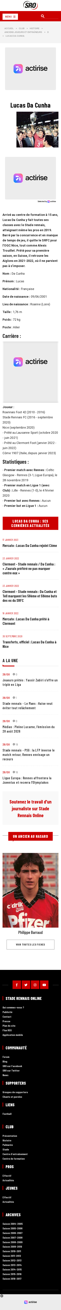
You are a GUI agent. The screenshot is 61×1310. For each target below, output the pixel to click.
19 (17, 744)
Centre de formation (14, 1159)
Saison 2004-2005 (13, 1224)
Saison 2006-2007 (13, 1233)
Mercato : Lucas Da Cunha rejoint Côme (30, 545)
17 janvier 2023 (10, 539)
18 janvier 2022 (11, 613)
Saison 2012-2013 (12, 1260)
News (5, 1075)
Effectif (7, 1176)
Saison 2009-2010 (12, 1247)
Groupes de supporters (15, 1092)
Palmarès (8, 1145)
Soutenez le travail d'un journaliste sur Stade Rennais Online (30, 808)
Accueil (9, 28)
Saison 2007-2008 (13, 1238)
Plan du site (9, 1026)
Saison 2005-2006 (13, 1228)
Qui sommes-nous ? (13, 1007)
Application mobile (13, 1035)
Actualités (8, 1180)
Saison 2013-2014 (12, 1265)
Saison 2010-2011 (12, 1251)
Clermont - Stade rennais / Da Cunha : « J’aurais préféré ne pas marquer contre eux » (29, 568)
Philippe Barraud (30, 932)
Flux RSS (7, 1030)
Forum (6, 1057)
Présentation (10, 1136)
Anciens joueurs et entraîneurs (23, 32)
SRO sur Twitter (11, 1070)
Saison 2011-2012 (12, 1256)
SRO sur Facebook (12, 1066)
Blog (5, 1061)
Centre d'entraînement (15, 1154)
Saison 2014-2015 (12, 1269)
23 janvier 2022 (11, 558)
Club (21, 28)
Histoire (34, 28)
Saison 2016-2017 (12, 1279)
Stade (6, 1149)
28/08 (6, 674)
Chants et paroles (12, 1097)
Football (7, 1114)
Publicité (7, 1012)
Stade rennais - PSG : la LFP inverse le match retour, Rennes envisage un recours (29, 754)
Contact (7, 1017)
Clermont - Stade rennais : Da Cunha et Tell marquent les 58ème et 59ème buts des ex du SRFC (30, 595)
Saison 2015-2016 (12, 1274)
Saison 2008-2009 (13, 1242)
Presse (6, 1021)
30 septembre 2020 (12, 636)
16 (17, 772)
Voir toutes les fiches (30, 944)
